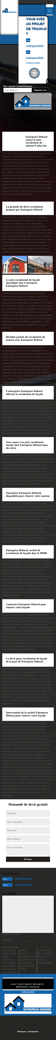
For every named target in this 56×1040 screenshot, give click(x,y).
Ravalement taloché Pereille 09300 (27, 966)
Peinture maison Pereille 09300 (45, 952)
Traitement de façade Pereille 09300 (9, 953)
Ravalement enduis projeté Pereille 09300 (9, 962)
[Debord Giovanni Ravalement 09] (28, 1000)
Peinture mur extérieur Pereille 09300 (45, 959)
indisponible (23, 878)
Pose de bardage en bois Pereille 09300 (28, 956)
